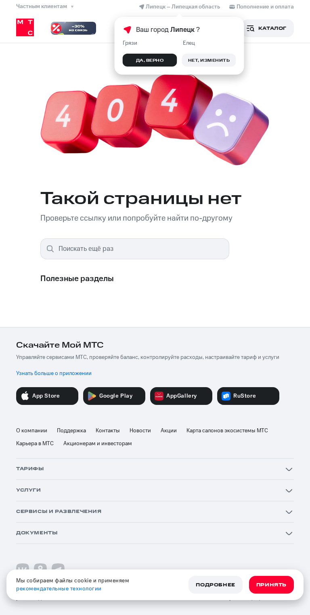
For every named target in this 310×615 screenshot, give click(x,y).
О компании (31, 431)
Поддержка (71, 431)
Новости (140, 431)
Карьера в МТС (35, 444)
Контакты (108, 431)
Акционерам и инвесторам (97, 444)
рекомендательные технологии (59, 589)
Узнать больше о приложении (54, 373)
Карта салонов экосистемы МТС (227, 431)
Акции (169, 431)
